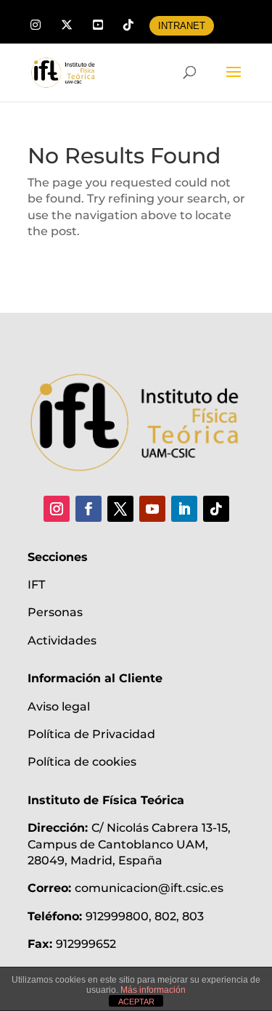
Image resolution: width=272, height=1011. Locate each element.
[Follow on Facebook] (88, 509)
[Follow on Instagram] (57, 509)
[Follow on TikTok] (216, 509)
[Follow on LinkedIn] (184, 509)
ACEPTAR (136, 1001)
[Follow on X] (120, 509)
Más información (153, 990)
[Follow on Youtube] (152, 509)
